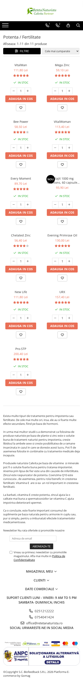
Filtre (23, 51)
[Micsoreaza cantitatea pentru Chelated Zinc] (14, 261)
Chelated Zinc (21, 235)
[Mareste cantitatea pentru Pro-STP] (28, 375)
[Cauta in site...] (78, 25)
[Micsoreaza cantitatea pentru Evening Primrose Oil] (55, 261)
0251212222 (44, 611)
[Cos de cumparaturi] (68, 25)
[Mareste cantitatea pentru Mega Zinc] (69, 91)
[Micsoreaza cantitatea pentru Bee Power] (14, 147)
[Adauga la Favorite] (21, 107)
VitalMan (20, 65)
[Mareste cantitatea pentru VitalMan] (28, 91)
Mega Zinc (62, 65)
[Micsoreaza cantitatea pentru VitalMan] (14, 91)
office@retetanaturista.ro (44, 623)
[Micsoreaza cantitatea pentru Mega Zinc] (55, 91)
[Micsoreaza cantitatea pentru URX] (55, 318)
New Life (21, 292)
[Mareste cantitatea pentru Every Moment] (28, 204)
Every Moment (21, 178)
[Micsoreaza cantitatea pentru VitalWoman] (55, 147)
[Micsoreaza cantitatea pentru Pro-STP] (14, 375)
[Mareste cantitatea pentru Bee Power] (28, 147)
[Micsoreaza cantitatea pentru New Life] (14, 318)
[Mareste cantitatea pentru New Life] (28, 318)
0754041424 (44, 617)
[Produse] (6, 26)
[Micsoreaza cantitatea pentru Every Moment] (14, 204)
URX (62, 292)
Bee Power (20, 122)
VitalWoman (62, 122)
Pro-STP (20, 349)
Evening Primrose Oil (62, 235)
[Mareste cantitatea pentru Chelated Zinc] (28, 261)
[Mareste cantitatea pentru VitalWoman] (69, 147)
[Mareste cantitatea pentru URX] (69, 318)
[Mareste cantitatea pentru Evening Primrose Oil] (69, 261)
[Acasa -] (41, 10)
